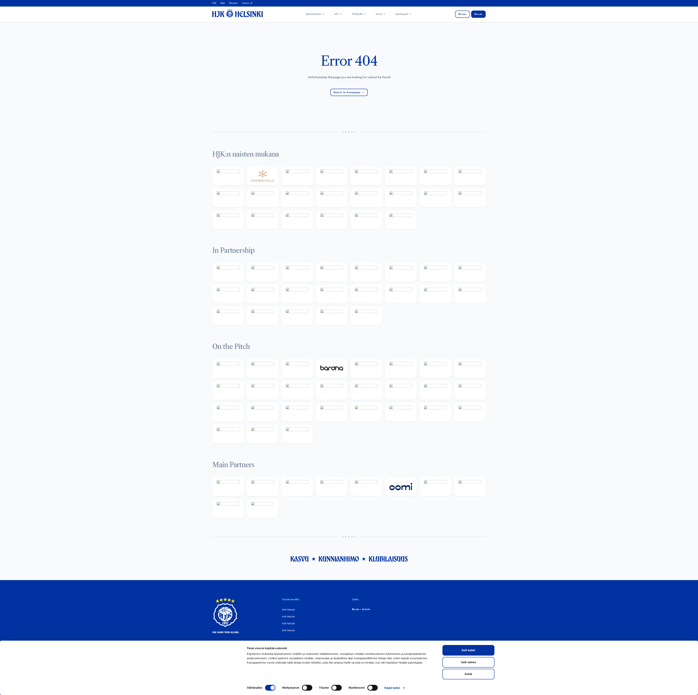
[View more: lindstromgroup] (470, 272)
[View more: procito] (297, 316)
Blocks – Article (361, 609)
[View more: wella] (262, 197)
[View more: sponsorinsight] (366, 316)
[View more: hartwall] (228, 219)
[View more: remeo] (262, 434)
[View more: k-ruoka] (401, 412)
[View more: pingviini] (228, 368)
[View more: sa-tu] (228, 294)
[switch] (307, 688)
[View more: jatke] (332, 197)
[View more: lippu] (366, 294)
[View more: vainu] (401, 176)
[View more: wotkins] (401, 272)
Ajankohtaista (313, 14)
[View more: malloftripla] (470, 390)
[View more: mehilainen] (262, 219)
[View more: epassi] (297, 197)
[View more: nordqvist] (297, 368)
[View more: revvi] (297, 176)
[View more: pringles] (435, 272)
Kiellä (468, 674)
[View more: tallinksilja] (435, 197)
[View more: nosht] (262, 272)
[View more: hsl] (262, 412)
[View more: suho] (366, 219)
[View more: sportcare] (228, 316)
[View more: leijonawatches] (228, 390)
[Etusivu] (237, 13)
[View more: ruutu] (366, 486)
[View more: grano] (366, 412)
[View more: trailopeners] (262, 368)
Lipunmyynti (401, 14)
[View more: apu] (262, 390)
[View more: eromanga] (297, 272)
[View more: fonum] (435, 176)
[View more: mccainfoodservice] (366, 272)
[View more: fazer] (297, 412)
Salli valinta (468, 662)
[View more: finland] (366, 197)
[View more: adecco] (332, 176)
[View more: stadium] (470, 197)
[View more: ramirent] (228, 412)
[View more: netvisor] (470, 412)
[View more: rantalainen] (228, 176)
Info (336, 14)
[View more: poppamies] (228, 272)
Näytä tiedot (392, 687)
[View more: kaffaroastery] (332, 272)
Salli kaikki (468, 650)
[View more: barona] (332, 368)
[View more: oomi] (401, 486)
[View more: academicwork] (435, 390)
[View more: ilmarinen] (366, 390)
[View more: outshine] (262, 294)
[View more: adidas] (366, 176)
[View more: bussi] (297, 219)
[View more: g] (401, 294)
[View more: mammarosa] (332, 316)
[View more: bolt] (435, 486)
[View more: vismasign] (228, 434)
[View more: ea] (435, 412)
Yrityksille (357, 14)
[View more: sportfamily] (332, 294)
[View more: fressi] (228, 197)
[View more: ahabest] (470, 294)
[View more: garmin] (297, 294)
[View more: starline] (332, 390)
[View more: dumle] (332, 412)
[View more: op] (401, 197)
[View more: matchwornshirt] (332, 219)
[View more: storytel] (470, 176)
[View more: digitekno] (435, 368)
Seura (379, 14)
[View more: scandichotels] (401, 219)
